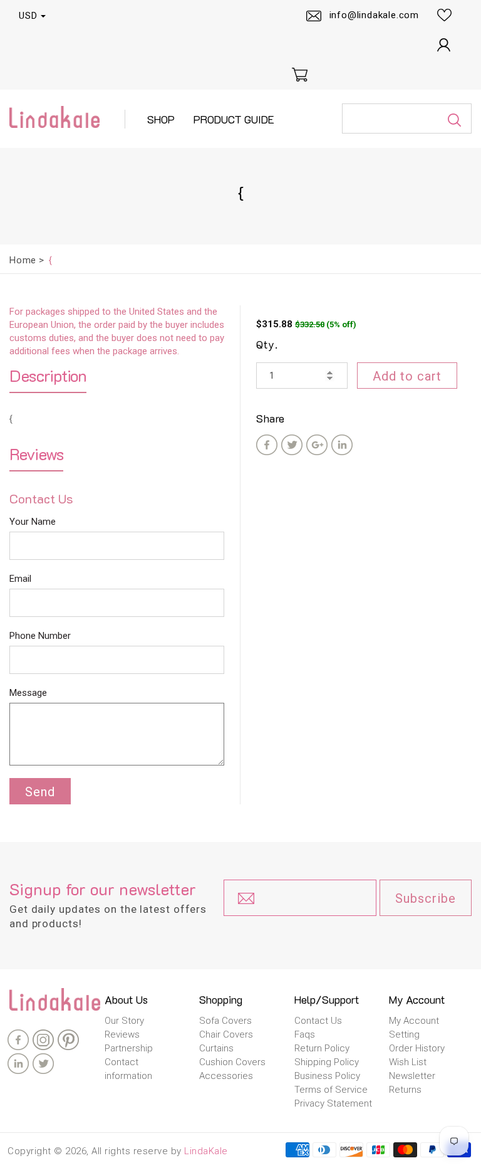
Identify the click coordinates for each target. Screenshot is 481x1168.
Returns (405, 1089)
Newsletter (412, 1075)
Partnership (129, 1048)
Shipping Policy (326, 1062)
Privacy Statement (333, 1103)
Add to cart (407, 376)
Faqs (304, 1034)
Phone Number (40, 635)
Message (28, 692)
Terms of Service (331, 1089)
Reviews (122, 1034)
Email (20, 578)
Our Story (124, 1020)
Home (22, 260)
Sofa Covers (225, 1020)
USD (28, 15)
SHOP (161, 119)
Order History (417, 1048)
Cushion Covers (232, 1062)
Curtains (216, 1048)
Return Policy (321, 1048)
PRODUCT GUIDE (234, 119)
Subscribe (425, 898)
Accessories (226, 1075)
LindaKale (206, 1151)
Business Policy (327, 1075)
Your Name (32, 521)
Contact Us (318, 1020)
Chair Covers (226, 1034)
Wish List (408, 1062)
